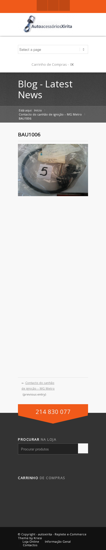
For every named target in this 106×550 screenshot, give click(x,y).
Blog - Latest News (45, 89)
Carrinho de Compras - (50, 64)
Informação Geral (58, 541)
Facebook (42, 5)
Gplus (53, 5)
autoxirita (45, 534)
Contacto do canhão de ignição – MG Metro (50, 114)
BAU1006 (29, 134)
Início (38, 110)
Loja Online (31, 541)
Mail (64, 5)
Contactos (30, 545)
